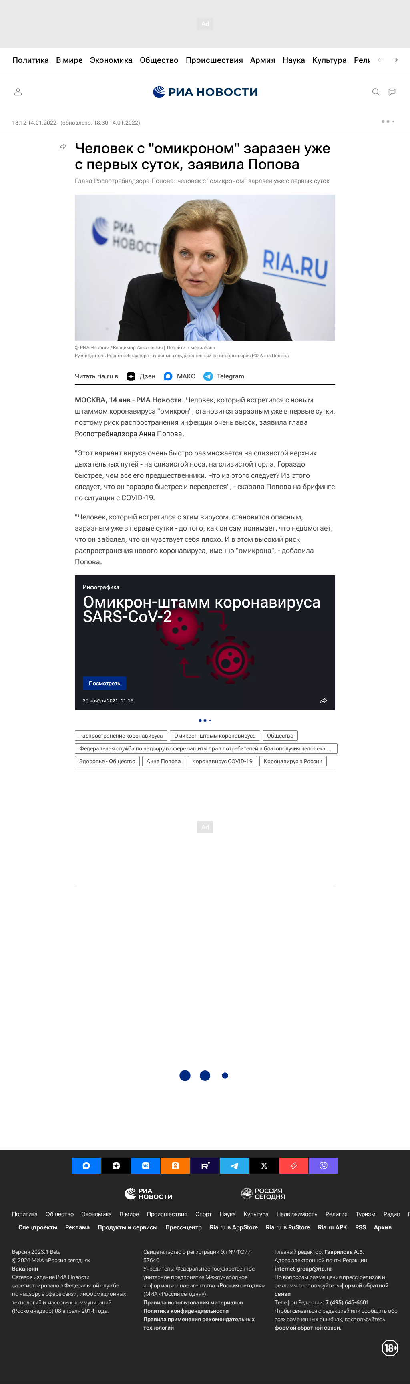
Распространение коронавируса (121, 735)
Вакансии (25, 1268)
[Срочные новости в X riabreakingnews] (293, 1166)
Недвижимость (297, 1214)
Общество (280, 735)
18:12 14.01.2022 (34, 122)
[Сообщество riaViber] (323, 1166)
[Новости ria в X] (264, 1166)
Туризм (366, 1214)
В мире (129, 1214)
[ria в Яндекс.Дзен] (116, 1166)
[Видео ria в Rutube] (205, 1166)
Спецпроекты (37, 1227)
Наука (228, 1214)
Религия (337, 1214)
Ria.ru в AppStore (234, 1227)
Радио (392, 1214)
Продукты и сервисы (127, 1227)
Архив (383, 1227)
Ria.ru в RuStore (288, 1227)
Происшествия (167, 1214)
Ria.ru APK (332, 1227)
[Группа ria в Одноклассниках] (175, 1166)
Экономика (97, 1214)
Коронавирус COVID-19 (222, 761)
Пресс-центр (183, 1227)
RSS (360, 1227)
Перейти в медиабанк (191, 347)
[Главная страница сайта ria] (205, 92)
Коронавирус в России (293, 761)
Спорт (203, 1214)
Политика (25, 1214)
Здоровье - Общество (107, 761)
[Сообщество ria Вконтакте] (145, 1166)
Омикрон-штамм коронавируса (215, 735)
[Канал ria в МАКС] (86, 1166)
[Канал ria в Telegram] (234, 1166)
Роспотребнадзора (106, 433)
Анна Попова (160, 433)
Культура (256, 1214)
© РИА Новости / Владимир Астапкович (119, 347)
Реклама (77, 1227)
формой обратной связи (307, 1327)
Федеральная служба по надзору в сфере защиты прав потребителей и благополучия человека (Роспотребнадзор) (208, 748)
